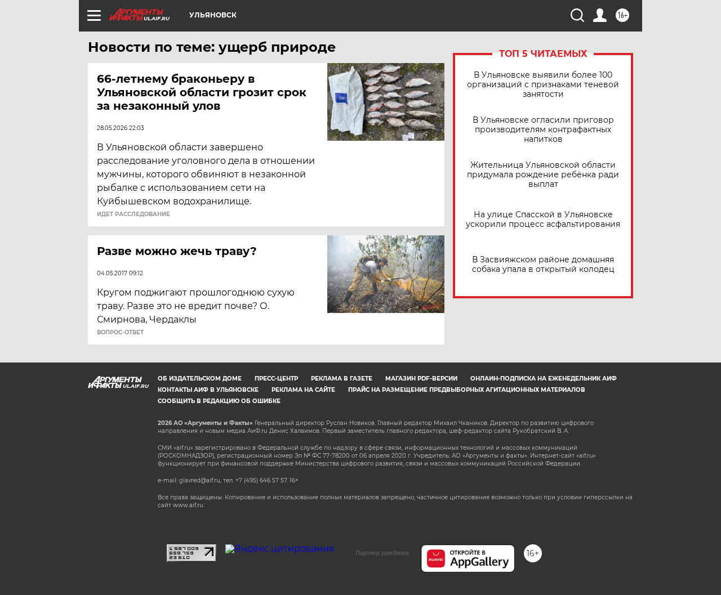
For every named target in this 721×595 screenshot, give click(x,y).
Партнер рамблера (382, 552)
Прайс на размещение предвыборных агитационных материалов (466, 389)
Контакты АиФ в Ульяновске (208, 389)
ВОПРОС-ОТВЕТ (120, 332)
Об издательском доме (200, 378)
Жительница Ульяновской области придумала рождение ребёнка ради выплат (543, 174)
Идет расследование (133, 214)
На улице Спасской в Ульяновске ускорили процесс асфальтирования (543, 219)
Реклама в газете (341, 378)
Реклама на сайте (303, 389)
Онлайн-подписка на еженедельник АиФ (543, 378)
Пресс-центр (276, 378)
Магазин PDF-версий (421, 378)
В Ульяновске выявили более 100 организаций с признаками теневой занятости (543, 84)
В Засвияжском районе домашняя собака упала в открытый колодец (543, 264)
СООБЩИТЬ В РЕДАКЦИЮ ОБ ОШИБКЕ (219, 401)
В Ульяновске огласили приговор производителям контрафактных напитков (543, 129)
